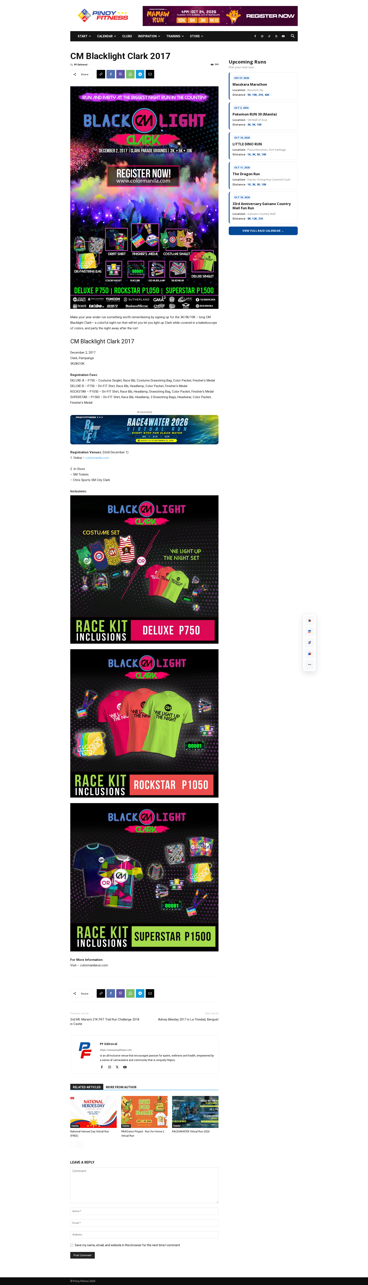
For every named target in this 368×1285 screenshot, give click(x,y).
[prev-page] (73, 1144)
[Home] (309, 620)
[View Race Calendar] (309, 631)
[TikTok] (269, 36)
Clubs (127, 36)
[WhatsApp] (130, 74)
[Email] (150, 74)
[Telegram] (140, 74)
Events (75, 1126)
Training (173, 36)
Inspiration (147, 36)
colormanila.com (97, 458)
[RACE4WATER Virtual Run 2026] (195, 1112)
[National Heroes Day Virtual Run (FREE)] (93, 1112)
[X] (276, 36)
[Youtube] (283, 36)
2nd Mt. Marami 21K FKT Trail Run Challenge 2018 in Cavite (104, 1022)
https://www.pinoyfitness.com (116, 1050)
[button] (293, 37)
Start (83, 36)
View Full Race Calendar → (263, 231)
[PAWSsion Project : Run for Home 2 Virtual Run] (144, 1112)
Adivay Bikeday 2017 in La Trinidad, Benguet (188, 1019)
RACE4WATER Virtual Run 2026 (191, 1131)
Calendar (105, 36)
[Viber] (120, 74)
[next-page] (79, 1144)
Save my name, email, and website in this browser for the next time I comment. (128, 1245)
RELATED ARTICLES (87, 1087)
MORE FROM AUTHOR (121, 1087)
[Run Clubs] (309, 654)
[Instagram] (262, 36)
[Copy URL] (101, 74)
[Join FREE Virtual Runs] (309, 643)
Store (195, 36)
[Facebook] (255, 36)
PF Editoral (81, 64)
